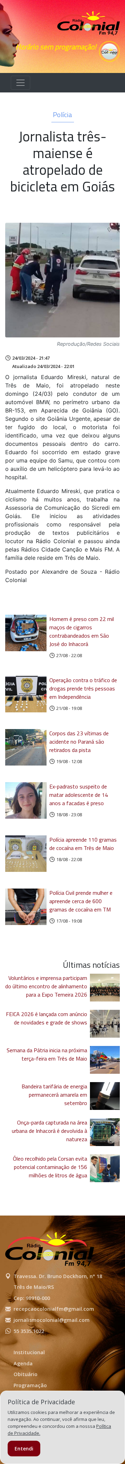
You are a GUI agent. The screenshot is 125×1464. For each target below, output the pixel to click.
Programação (30, 1385)
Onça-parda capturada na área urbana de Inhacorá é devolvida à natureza (49, 1130)
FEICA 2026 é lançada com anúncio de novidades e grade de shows (46, 1018)
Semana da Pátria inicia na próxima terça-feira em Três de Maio (47, 1054)
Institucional (29, 1352)
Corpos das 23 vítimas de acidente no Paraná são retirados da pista (79, 741)
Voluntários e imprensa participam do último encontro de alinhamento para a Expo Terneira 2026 (46, 986)
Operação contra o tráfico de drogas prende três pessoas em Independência (83, 688)
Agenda (23, 1363)
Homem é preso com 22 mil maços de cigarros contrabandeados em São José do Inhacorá (81, 631)
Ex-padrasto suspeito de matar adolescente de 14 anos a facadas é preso (78, 794)
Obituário (26, 1374)
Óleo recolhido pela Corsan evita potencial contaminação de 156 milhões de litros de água (50, 1166)
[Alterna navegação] (20, 83)
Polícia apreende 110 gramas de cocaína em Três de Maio (83, 843)
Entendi (24, 1448)
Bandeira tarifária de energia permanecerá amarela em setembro (54, 1094)
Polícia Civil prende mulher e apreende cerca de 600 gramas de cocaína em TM (80, 901)
